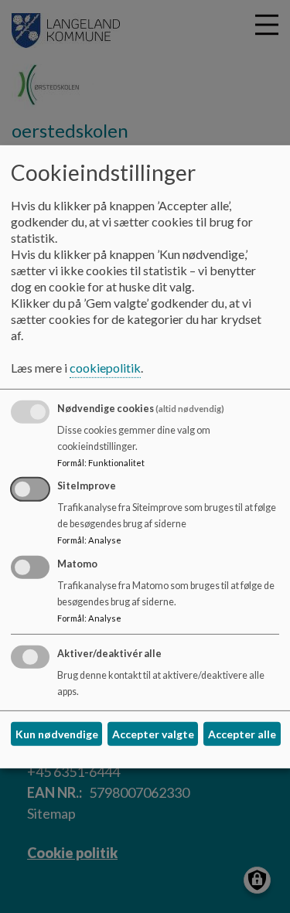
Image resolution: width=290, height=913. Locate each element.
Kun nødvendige (56, 734)
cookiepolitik (105, 367)
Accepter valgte (153, 734)
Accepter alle (242, 734)
